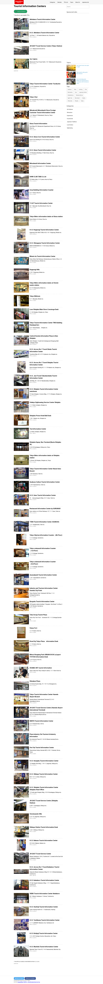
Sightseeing (70, 128)
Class (75, 89)
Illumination (70, 92)
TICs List (66, 2)
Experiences (70, 115)
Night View (70, 98)
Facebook (31, 978)
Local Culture (70, 124)
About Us (77, 2)
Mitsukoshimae (79, 95)
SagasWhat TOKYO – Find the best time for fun (29, 982)
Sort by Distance (21, 11)
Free (86, 89)
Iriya (76, 92)
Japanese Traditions (72, 121)
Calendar (59, 2)
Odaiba (83, 98)
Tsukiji (82, 100)
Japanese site (85, 2)
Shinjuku (76, 100)
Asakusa (69, 89)
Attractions (69, 112)
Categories (52, 2)
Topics (71, 2)
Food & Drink (70, 118)
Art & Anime (70, 109)
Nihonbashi (77, 98)
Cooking (80, 89)
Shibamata (70, 100)
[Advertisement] (38, 76)
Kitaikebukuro (71, 95)
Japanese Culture (83, 92)
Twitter (19, 978)
